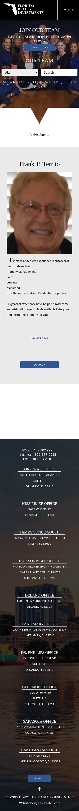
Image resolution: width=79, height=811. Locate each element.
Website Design (29, 803)
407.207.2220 (44, 450)
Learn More (39, 47)
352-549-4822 (39, 337)
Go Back (39, 364)
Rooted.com (52, 803)
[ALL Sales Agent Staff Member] (20, 72)
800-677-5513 (45, 454)
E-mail (39, 778)
